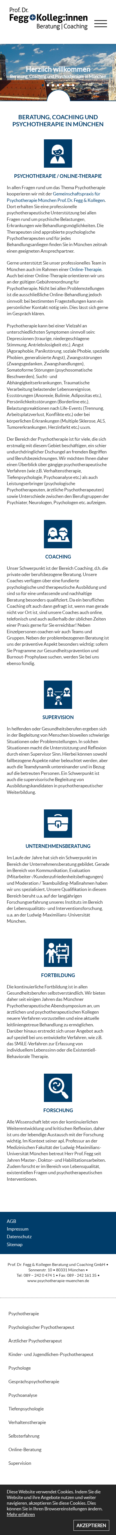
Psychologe (19, 1367)
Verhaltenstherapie (62, 470)
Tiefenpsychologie (24, 477)
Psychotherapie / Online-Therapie (58, 176)
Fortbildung (58, 975)
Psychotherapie (23, 1313)
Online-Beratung (24, 1449)
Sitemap (15, 1244)
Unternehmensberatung (58, 846)
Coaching (58, 556)
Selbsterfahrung (23, 1435)
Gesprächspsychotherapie (33, 1381)
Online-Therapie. (86, 269)
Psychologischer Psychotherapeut (41, 1327)
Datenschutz (19, 1236)
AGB (11, 1221)
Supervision (58, 717)
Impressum (17, 1228)
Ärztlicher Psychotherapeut (35, 1340)
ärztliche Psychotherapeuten (74, 489)
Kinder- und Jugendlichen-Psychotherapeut (50, 1354)
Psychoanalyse (58, 477)
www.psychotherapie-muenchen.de (58, 1281)
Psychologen (65, 502)
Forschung (58, 1110)
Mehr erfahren (21, 1514)
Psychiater (17, 502)
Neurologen (40, 502)
